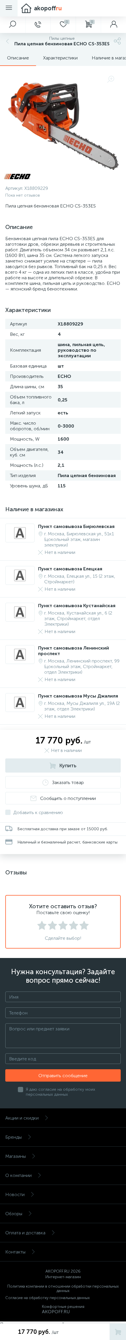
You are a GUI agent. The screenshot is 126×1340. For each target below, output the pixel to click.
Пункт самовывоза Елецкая (70, 569)
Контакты (15, 1252)
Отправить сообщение (63, 1075)
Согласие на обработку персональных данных (47, 1298)
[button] (12, 24)
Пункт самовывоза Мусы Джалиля (78, 696)
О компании (18, 1175)
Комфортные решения (63, 1306)
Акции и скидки (22, 1118)
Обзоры (13, 1213)
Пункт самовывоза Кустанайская (76, 605)
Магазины (15, 1156)
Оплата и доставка (25, 1233)
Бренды (13, 1137)
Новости (15, 1194)
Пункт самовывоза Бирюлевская (76, 526)
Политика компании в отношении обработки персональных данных (63, 1288)
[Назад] (6, 41)
